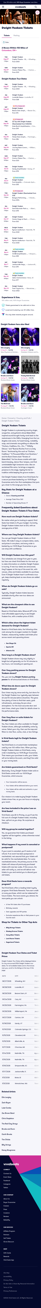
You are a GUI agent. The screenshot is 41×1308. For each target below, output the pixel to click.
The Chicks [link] (6, 1140)
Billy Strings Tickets (13, 928)
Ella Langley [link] (6, 1097)
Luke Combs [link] (6, 1108)
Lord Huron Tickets (13, 938)
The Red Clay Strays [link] (10, 1124)
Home (4, 418)
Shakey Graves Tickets (14, 931)
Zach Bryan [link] (6, 1103)
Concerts (11, 418)
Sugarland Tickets (12, 942)
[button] (6, 42)
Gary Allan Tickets (13, 935)
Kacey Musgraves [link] (8, 1150)
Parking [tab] (16, 36)
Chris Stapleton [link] (8, 1118)
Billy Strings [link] (6, 1145)
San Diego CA (11, 643)
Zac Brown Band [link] (8, 1113)
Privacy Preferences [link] (10, 1291)
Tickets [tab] (7, 36)
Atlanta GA (10, 650)
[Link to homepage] (20, 7)
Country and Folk (23, 418)
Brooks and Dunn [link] (8, 1129)
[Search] (35, 7)
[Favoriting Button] (37, 12)
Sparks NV (10, 647)
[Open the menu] (3, 6)
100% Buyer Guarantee (23, 2)
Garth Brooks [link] (7, 1134)
